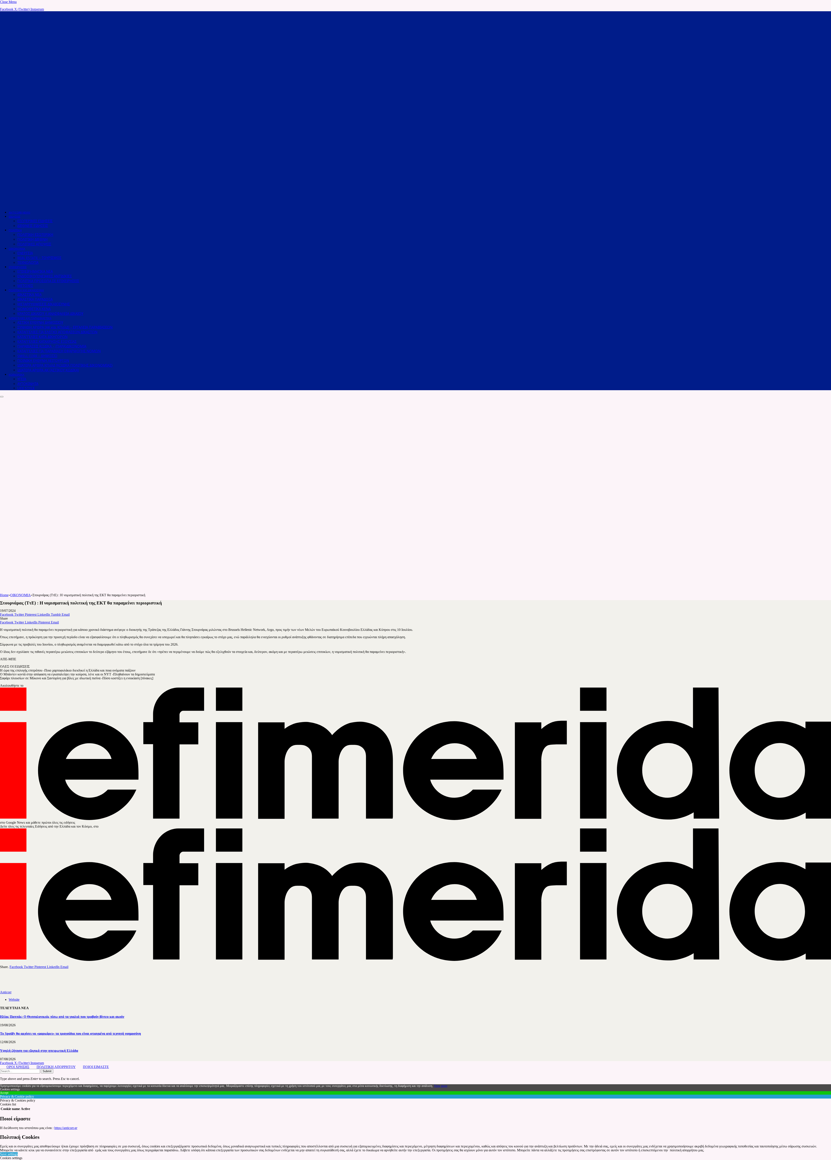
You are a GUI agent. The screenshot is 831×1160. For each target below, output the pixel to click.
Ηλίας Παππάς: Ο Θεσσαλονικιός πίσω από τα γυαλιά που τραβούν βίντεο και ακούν (62, 1016)
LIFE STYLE (26, 388)
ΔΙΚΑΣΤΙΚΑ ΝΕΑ (29, 295)
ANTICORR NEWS (19, 212)
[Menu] (1, 396)
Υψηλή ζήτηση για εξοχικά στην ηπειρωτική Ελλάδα (39, 1050)
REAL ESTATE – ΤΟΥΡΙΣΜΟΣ (39, 258)
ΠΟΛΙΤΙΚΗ (15, 230)
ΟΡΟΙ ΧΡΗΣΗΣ (17, 1067)
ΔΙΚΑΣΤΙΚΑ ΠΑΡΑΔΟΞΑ (35, 299)
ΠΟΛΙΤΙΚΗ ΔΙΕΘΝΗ (32, 239)
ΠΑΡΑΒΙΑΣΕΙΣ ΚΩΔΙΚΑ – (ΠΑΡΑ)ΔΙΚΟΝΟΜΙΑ (51, 346)
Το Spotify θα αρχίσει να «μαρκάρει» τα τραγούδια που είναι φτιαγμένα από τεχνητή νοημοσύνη (70, 1033)
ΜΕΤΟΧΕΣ (25, 286)
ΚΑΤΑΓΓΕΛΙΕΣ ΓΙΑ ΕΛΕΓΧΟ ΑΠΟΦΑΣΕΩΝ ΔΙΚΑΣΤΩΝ (57, 332)
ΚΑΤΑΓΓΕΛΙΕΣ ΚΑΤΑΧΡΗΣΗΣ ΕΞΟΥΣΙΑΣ (47, 342)
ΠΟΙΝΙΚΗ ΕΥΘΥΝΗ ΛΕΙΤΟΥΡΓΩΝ (43, 361)
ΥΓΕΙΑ (21, 379)
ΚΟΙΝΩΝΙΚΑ (16, 374)
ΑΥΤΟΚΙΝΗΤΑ (27, 384)
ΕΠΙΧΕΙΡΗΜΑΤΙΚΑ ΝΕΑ (35, 271)
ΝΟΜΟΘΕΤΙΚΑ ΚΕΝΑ (34, 309)
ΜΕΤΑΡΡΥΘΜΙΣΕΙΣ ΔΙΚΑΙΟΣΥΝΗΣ (43, 304)
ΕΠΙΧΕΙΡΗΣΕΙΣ (18, 267)
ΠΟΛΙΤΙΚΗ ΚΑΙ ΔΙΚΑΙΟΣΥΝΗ (26, 290)
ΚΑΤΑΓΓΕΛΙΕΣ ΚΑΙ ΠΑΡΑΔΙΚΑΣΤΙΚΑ (30, 318)
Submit (47, 1071)
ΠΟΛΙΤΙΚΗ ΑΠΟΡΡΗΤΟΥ (56, 1067)
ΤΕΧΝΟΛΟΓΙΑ (28, 263)
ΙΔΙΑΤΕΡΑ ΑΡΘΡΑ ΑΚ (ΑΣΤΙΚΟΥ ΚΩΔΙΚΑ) (48, 370)
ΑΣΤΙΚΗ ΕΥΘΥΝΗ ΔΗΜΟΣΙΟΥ (40, 323)
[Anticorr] (173, 205)
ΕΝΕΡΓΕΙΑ (25, 253)
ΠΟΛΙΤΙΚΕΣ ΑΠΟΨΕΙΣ (34, 244)
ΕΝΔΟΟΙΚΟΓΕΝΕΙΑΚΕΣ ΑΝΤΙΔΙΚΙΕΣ (44, 276)
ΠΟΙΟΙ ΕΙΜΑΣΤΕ (96, 1067)
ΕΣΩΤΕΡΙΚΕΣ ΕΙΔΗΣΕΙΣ (35, 221)
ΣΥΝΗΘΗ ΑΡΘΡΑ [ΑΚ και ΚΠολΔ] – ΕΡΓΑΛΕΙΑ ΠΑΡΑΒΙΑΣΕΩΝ (65, 327)
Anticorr (5, 992)
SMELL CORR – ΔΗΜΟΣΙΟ (37, 356)
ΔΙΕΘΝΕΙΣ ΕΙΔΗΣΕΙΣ (32, 226)
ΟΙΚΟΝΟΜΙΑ (17, 248)
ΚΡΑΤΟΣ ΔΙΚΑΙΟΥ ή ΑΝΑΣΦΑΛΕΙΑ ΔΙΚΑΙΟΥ (50, 314)
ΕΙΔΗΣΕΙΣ (14, 216)
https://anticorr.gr (65, 1128)
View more (440, 1086)
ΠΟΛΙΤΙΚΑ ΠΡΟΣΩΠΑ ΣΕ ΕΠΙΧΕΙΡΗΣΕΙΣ (48, 281)
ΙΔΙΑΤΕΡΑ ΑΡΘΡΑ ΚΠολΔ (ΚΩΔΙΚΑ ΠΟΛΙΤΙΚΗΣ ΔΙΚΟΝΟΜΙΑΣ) (65, 365)
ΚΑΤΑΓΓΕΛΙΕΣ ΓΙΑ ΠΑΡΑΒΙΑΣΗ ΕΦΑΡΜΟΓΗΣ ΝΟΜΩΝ (59, 351)
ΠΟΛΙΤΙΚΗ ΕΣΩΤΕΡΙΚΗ (35, 235)
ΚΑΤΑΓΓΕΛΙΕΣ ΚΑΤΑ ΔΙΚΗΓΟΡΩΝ (42, 337)
